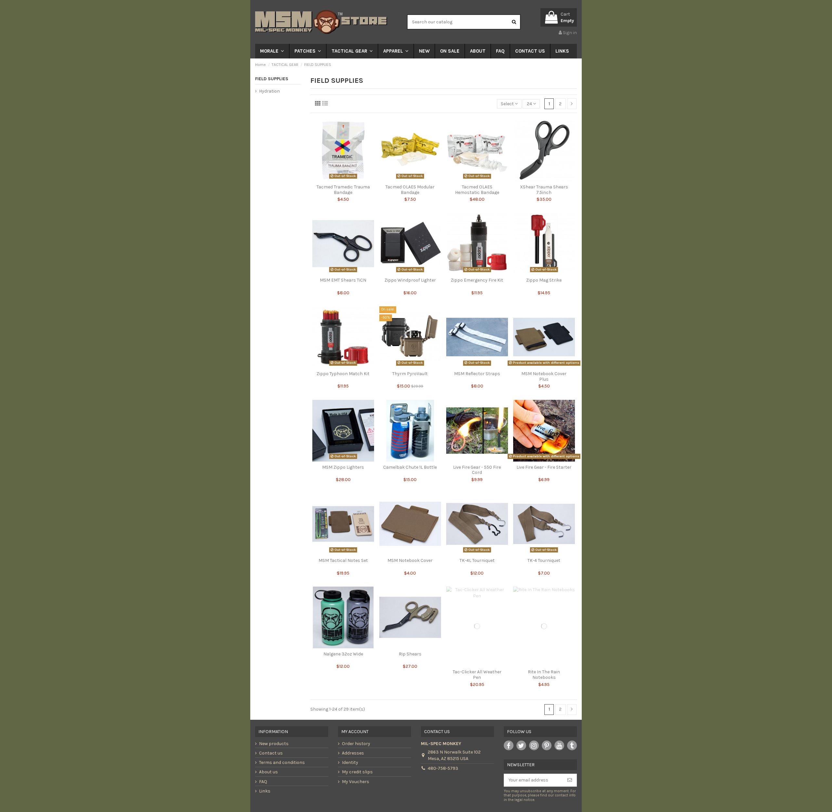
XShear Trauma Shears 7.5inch (544, 189)
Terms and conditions (282, 762)
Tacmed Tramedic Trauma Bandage (343, 189)
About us (268, 772)
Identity (350, 762)
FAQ (263, 781)
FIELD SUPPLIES (271, 79)
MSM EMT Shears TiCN (343, 280)
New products (274, 743)
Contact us (271, 753)
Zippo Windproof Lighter (410, 280)
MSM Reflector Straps (477, 373)
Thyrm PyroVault (410, 373)
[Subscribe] (570, 780)
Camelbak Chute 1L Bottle (410, 467)
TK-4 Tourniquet (543, 560)
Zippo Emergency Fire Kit (477, 280)
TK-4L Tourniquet (477, 560)
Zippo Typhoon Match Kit (343, 373)
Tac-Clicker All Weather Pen (477, 674)
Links (264, 791)
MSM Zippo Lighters (343, 467)
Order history (356, 743)
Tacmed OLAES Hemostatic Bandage (477, 189)
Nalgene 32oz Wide (343, 654)
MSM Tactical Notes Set (343, 560)
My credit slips (357, 772)
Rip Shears (410, 654)
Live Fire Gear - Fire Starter (543, 467)
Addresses (353, 753)
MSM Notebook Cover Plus (543, 376)
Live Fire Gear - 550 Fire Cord (477, 470)
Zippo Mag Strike (544, 280)
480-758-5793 (443, 768)
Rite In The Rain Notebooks (544, 674)
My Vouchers (355, 781)
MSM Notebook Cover (410, 560)
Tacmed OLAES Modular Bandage (410, 189)
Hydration (269, 91)
